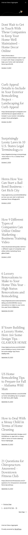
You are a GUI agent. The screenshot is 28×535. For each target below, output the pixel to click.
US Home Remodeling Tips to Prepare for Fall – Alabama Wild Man (13, 381)
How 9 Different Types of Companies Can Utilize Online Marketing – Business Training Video (13, 231)
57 (11, 508)
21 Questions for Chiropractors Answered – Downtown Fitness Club (12, 468)
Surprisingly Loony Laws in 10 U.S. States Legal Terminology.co (13, 144)
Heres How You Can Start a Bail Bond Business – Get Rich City (12, 184)
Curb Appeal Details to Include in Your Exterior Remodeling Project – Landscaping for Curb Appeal (13, 96)
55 (7, 508)
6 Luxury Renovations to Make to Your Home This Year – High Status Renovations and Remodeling (13, 285)
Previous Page (6, 504)
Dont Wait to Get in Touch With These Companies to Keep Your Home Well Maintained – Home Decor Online (13, 38)
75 (16, 508)
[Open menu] (26, 2)
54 (5, 508)
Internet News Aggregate (9, 2)
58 (13, 508)
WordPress (18, 529)
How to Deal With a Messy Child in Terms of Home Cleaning (13, 423)
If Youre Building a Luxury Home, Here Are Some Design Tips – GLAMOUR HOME (14, 335)
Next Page (23, 512)
